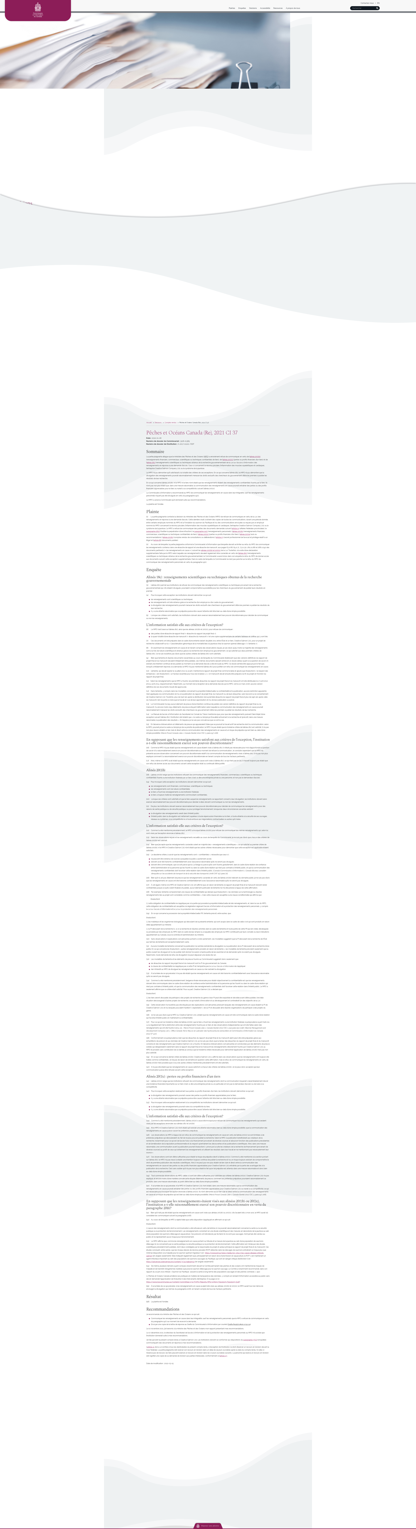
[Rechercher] (377, 8)
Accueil (149, 422)
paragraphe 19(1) (201, 531)
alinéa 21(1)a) (245, 534)
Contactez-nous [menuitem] (367, 3)
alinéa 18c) (151, 463)
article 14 (235, 528)
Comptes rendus (170, 422)
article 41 (150, 1347)
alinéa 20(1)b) (255, 457)
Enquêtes (242, 8)
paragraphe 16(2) (153, 531)
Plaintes (232, 8)
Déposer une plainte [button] (210, 1525)
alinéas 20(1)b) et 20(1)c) (210, 550)
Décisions (253, 8)
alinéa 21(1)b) (168, 537)
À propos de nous (293, 8)
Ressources (278, 8)
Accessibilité (265, 8)
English (378, 3)
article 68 (157, 540)
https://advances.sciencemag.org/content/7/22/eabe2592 (170, 1262)
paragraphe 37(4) (250, 1340)
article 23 (219, 537)
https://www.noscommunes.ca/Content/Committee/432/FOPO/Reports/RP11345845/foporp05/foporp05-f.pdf (193, 1282)
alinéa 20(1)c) (228, 460)
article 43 (223, 1356)
